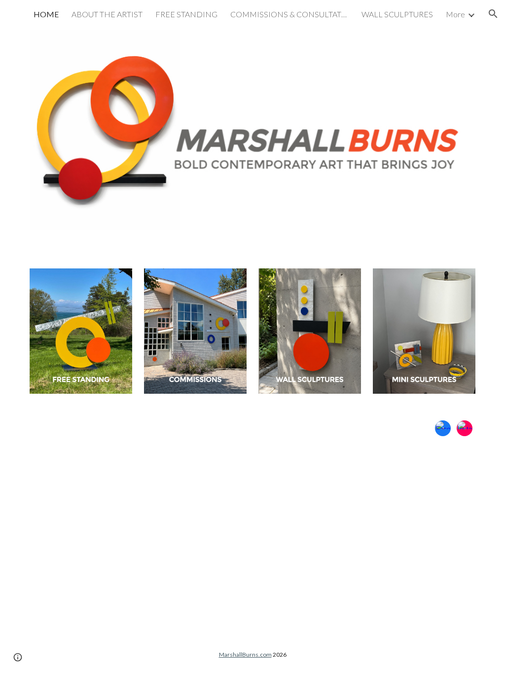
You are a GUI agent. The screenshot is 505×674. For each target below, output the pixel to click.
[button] (493, 14)
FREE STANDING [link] (186, 14)
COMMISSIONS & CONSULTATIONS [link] (289, 14)
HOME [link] (46, 14)
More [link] (455, 14)
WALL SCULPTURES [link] (397, 14)
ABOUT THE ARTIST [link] (107, 14)
